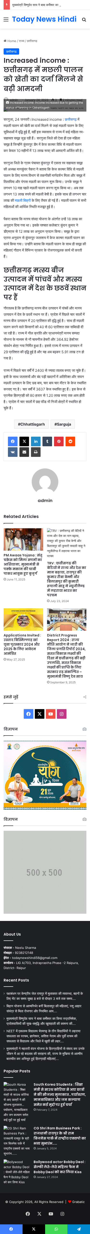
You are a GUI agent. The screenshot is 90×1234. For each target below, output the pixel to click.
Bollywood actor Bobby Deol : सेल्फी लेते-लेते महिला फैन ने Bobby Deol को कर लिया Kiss (59, 1166)
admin (45, 500)
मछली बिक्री (23, 200)
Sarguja (64, 424)
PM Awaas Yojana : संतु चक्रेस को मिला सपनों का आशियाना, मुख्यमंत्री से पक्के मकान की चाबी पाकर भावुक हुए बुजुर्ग (23, 564)
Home (11, 41)
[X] (24, 441)
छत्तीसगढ (32, 41)
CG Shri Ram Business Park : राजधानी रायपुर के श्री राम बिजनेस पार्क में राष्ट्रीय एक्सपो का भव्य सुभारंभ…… (60, 1136)
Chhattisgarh (32, 424)
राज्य (21, 41)
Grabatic (78, 1202)
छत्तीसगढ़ (71, 119)
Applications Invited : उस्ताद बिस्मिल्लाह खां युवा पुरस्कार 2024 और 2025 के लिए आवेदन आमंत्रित (22, 644)
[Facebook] (13, 441)
